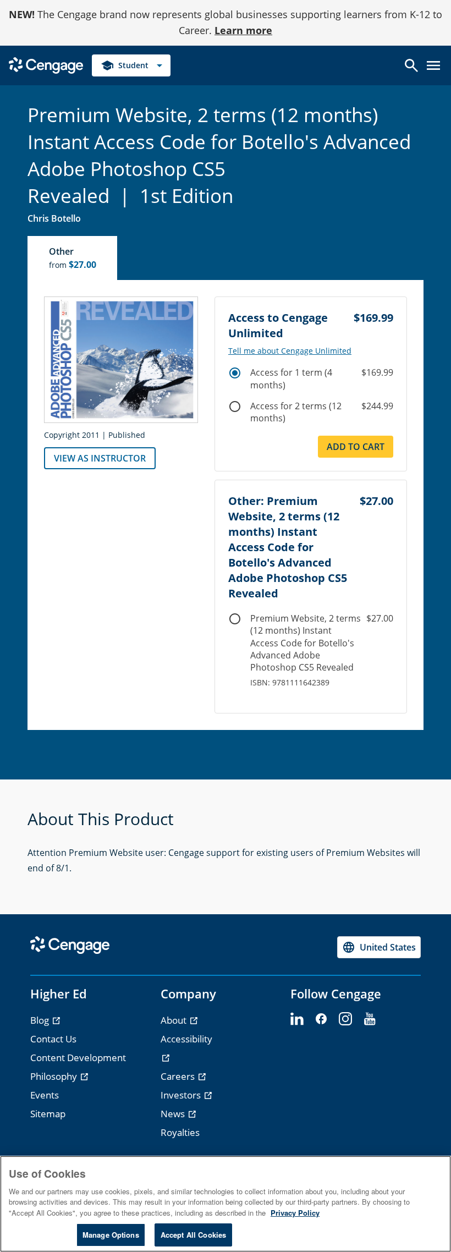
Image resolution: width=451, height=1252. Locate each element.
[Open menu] (433, 65)
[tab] (73, 258)
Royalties (180, 1132)
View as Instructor (100, 458)
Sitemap (47, 1113)
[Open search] (411, 65)
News (174, 1113)
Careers (179, 1076)
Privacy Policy (295, 1212)
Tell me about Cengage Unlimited (289, 351)
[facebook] (321, 1019)
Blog (40, 1020)
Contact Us (53, 1039)
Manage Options (110, 1234)
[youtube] (369, 1019)
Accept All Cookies (193, 1234)
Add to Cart (355, 447)
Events (44, 1095)
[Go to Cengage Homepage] (46, 64)
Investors (182, 1095)
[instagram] (345, 1019)
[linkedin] (297, 1019)
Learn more (243, 30)
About (175, 1020)
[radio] (234, 373)
